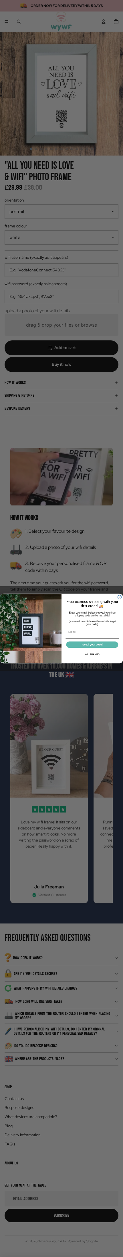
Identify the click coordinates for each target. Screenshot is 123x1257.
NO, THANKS (92, 654)
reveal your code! (92, 644)
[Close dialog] (119, 597)
